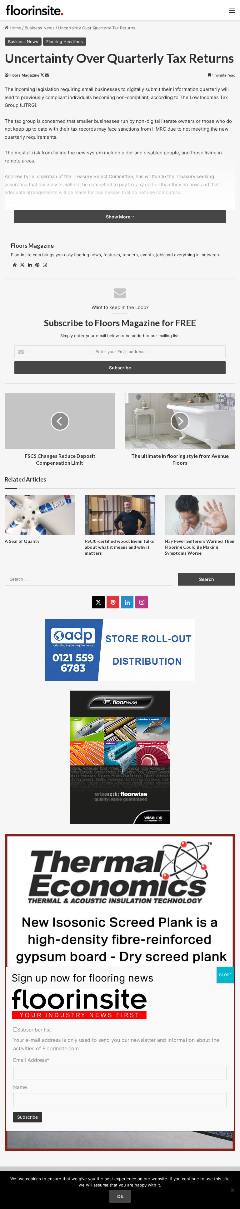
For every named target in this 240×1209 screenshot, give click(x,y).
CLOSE (225, 974)
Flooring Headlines (64, 41)
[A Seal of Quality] (40, 515)
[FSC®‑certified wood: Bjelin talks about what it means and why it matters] (120, 515)
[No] (232, 1190)
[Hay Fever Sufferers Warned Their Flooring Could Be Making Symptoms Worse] (200, 515)
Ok (120, 1196)
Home (14, 27)
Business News (40, 27)
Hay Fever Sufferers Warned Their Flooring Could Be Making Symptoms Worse (200, 547)
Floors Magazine (24, 75)
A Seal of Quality (22, 541)
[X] (22, 265)
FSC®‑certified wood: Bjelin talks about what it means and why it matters (119, 547)
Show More (118, 216)
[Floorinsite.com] (34, 10)
